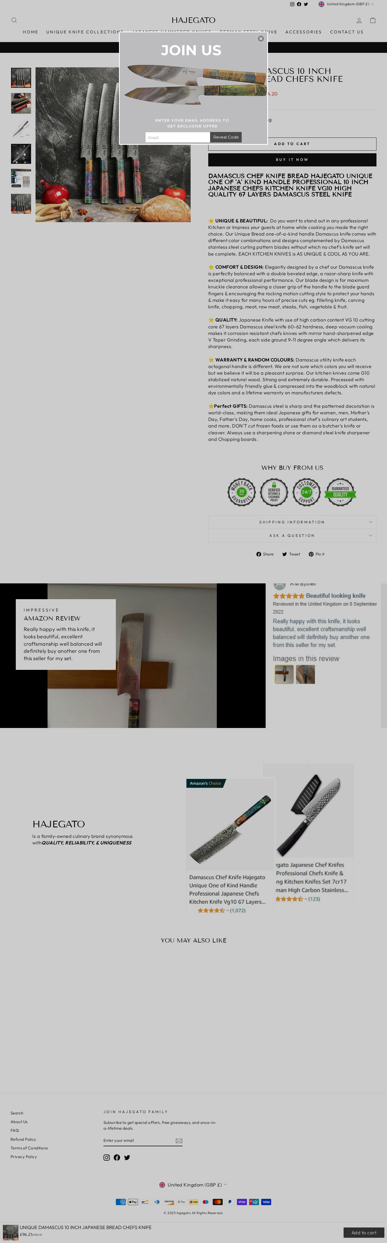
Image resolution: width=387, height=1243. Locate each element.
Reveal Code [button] (226, 137)
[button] (261, 38)
